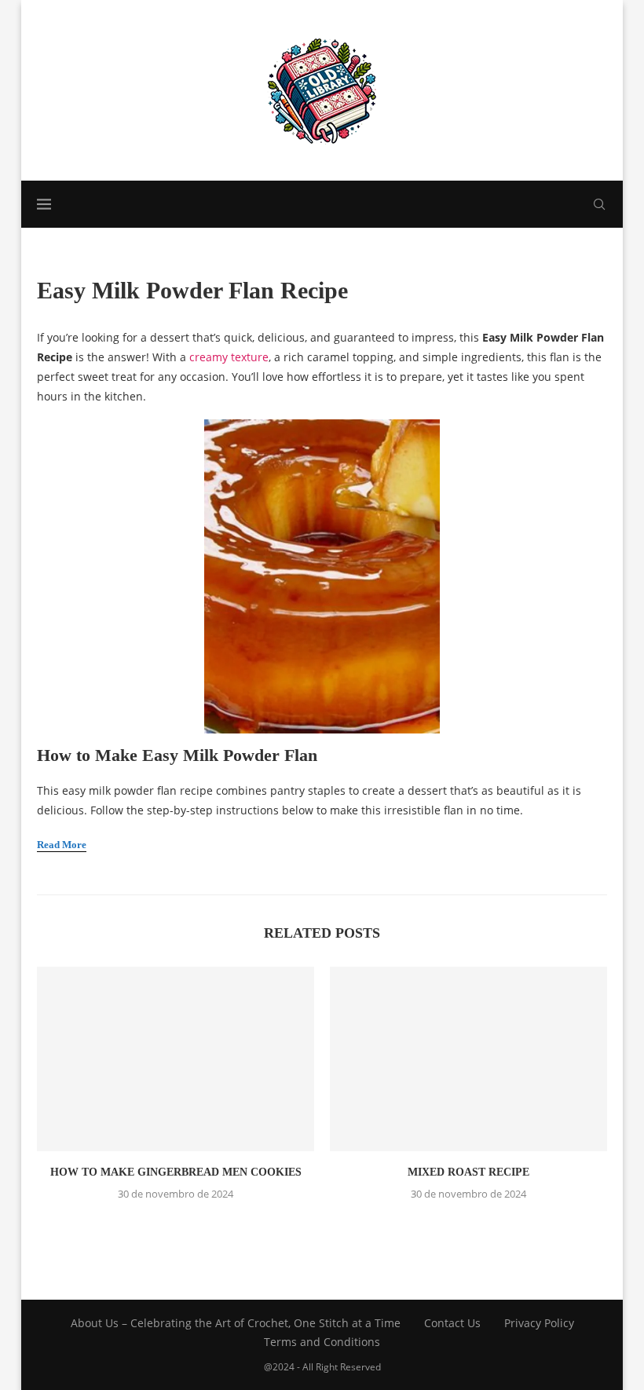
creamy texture (229, 356)
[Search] (599, 204)
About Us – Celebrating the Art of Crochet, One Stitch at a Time (236, 1322)
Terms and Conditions (322, 1341)
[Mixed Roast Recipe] (468, 1059)
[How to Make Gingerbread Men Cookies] (175, 1059)
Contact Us (452, 1322)
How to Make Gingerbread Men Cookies (176, 1172)
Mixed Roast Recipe (468, 1172)
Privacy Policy (539, 1322)
